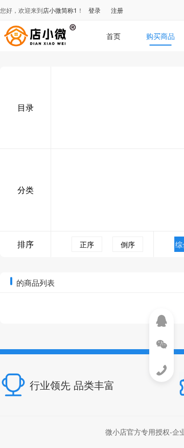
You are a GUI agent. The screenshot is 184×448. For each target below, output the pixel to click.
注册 (117, 10)
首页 (113, 36)
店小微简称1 (60, 10)
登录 (94, 10)
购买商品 (160, 36)
